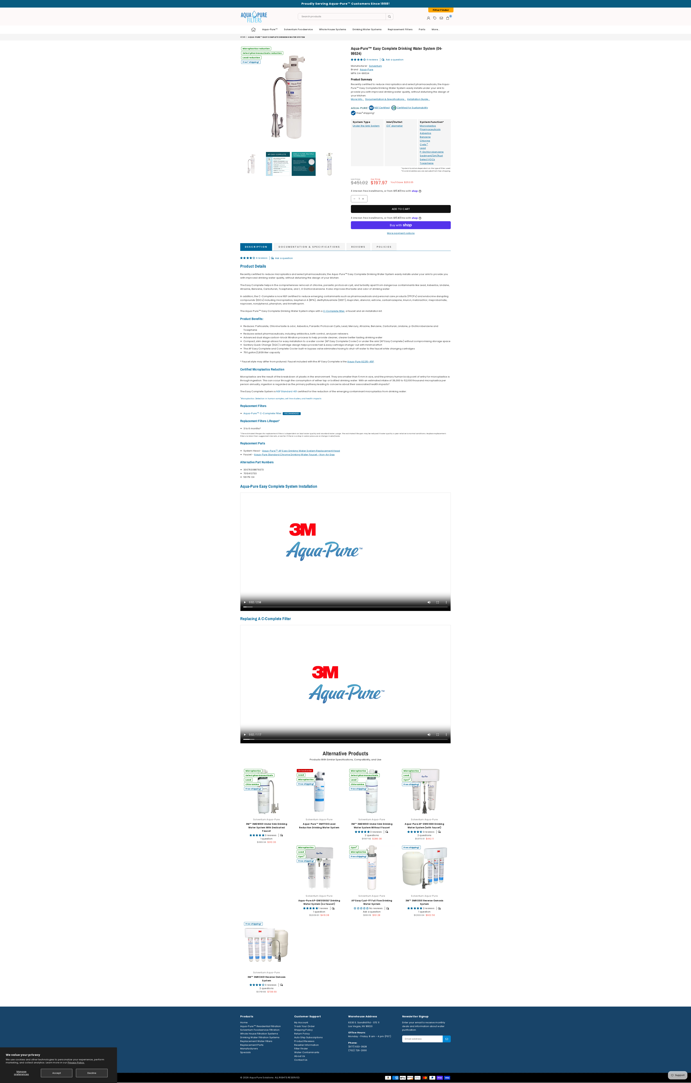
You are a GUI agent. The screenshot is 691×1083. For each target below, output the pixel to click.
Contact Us (301, 1060)
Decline (91, 1073)
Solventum (375, 66)
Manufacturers (249, 1048)
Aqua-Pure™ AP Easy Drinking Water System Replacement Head (301, 450)
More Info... (357, 99)
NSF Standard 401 (286, 391)
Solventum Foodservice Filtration (259, 1030)
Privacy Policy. (76, 1062)
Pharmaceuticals (430, 129)
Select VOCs (427, 159)
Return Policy (302, 1033)
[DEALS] (435, 18)
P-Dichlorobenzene (432, 152)
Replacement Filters (400, 29)
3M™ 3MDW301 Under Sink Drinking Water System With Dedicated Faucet (266, 827)
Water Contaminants (306, 1052)
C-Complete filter (333, 311)
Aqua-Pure (366, 69)
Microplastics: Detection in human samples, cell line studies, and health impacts (281, 398)
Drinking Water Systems (367, 29)
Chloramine (252, 784)
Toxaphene (426, 163)
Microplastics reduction (256, 48)
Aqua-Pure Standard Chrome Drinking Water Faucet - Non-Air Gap (294, 454)
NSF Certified (382, 107)
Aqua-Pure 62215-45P (360, 361)
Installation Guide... (418, 99)
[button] (358, 59)
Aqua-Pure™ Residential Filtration (260, 1026)
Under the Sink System (366, 126)
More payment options (401, 233)
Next (340, 97)
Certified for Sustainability (412, 107)
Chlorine (425, 140)
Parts (422, 29)
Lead (423, 148)
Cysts (424, 144)
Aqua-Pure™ (270, 29)
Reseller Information (306, 1045)
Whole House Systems (332, 29)
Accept (56, 1073)
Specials (245, 1052)
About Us (299, 1056)
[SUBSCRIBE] (447, 1039)
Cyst (406, 779)
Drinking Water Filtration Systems (260, 1037)
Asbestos (425, 133)
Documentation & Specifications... (385, 99)
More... (436, 29)
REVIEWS (358, 247)
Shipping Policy (303, 1030)
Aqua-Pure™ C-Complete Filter (262, 413)
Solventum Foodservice (298, 29)
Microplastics (428, 126)
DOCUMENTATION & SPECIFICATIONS (309, 247)
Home (242, 37)
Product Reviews (304, 1041)
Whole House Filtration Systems (259, 1033)
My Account (301, 1022)
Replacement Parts (251, 1045)
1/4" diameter (394, 126)
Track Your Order (304, 1026)
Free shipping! (251, 61)
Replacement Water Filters (256, 1041)
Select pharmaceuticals (259, 775)
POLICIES (384, 247)
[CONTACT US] (441, 18)
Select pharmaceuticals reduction (262, 53)
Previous (243, 97)
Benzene (425, 137)
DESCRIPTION (256, 247)
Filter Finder (301, 1048)
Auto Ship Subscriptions (308, 1037)
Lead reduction (251, 57)
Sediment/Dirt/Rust (431, 155)
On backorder (305, 770)
